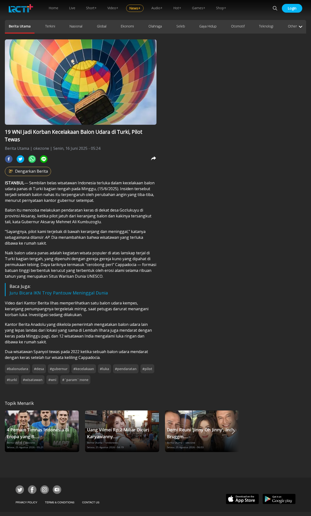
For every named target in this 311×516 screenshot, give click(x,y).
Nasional (75, 26)
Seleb (180, 26)
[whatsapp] (32, 159)
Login (292, 8)
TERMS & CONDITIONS (59, 502)
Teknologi (266, 26)
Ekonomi (127, 26)
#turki (12, 379)
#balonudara (17, 368)
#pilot (147, 368)
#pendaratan (126, 368)
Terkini (50, 26)
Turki (38, 188)
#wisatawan (33, 379)
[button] (233, 431)
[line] (44, 159)
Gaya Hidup (207, 26)
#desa (39, 368)
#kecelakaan (83, 368)
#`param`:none (75, 379)
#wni (52, 379)
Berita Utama (20, 26)
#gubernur (59, 368)
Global (101, 26)
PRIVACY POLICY (26, 502)
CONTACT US (90, 502)
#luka (104, 368)
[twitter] (20, 159)
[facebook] (9, 159)
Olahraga (155, 26)
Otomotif (238, 26)
